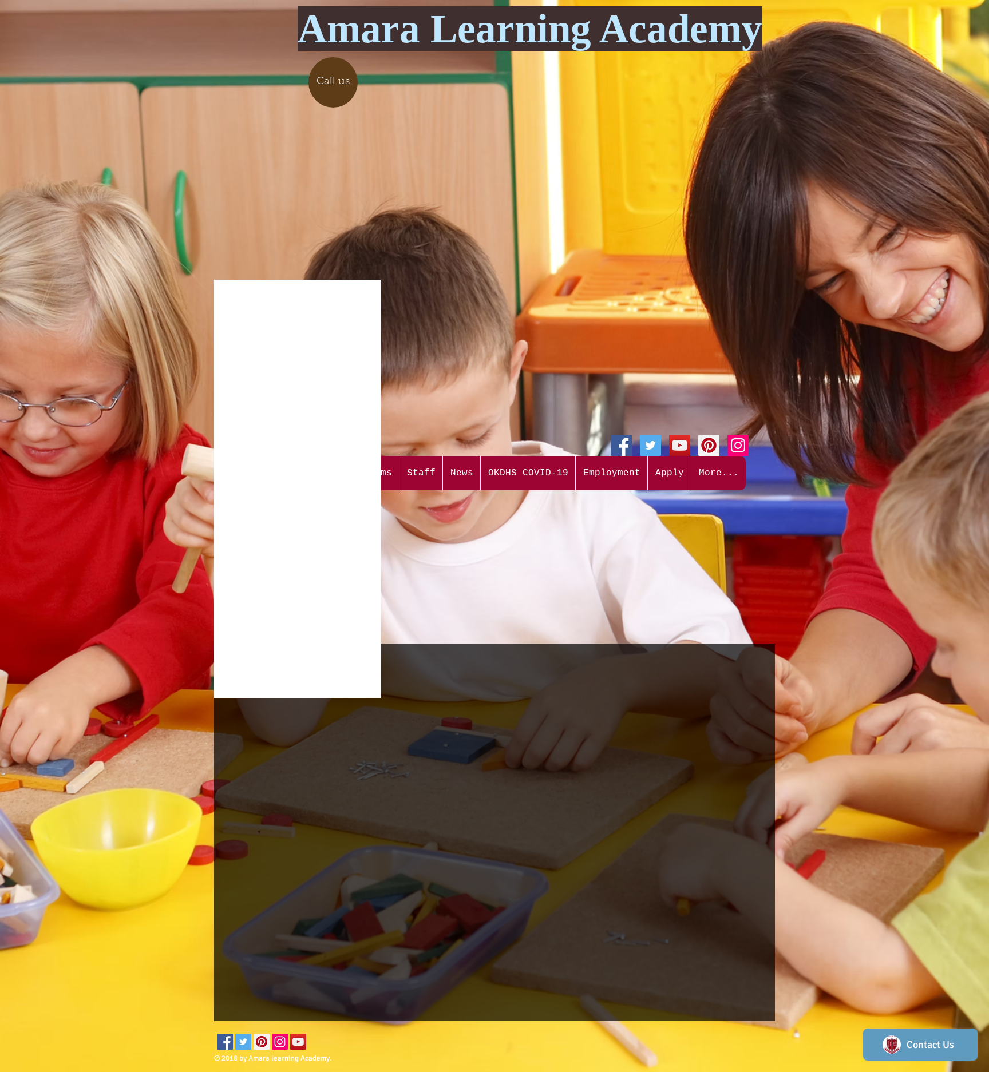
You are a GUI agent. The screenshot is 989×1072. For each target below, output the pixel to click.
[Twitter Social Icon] (650, 445)
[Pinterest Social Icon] (708, 445)
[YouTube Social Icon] (679, 445)
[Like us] (621, 445)
